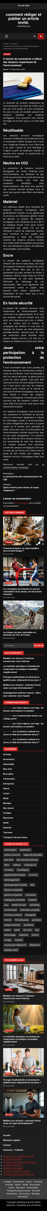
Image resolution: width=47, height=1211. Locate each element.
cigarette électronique (14, 874)
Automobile (8, 764)
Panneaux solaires (13, 915)
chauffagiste (23, 869)
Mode (6, 798)
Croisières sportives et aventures (18, 1174)
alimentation (10, 849)
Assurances (9, 759)
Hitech (6, 788)
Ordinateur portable (29, 910)
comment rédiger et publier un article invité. (23, 18)
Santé (6, 823)
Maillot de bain (19, 905)
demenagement (11, 879)
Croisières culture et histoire (16, 1171)
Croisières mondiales (13, 1168)
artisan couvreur (12, 854)
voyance (18, 940)
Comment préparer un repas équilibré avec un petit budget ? (23, 530)
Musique (7, 803)
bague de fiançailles (33, 854)
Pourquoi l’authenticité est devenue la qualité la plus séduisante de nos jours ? (23, 1062)
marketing (34, 905)
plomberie (28, 925)
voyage (7, 940)
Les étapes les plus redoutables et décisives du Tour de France (23, 615)
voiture (35, 935)
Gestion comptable (13, 890)
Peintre (7, 920)
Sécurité (7, 827)
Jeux (6, 905)
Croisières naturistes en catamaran (19, 1162)
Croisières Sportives (12, 1159)
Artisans (7, 754)
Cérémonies (9, 779)
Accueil (6, 1135)
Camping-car (30, 864)
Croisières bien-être (12, 1165)
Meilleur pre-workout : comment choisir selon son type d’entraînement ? (23, 1103)
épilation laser (11, 950)
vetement (23, 935)
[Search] (34, 36)
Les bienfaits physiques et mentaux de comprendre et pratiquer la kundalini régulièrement (21, 669)
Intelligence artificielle (14, 900)
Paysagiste (30, 915)
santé (17, 930)
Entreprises (8, 784)
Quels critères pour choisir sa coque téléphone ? (21, 487)
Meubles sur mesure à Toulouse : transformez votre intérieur (23, 978)
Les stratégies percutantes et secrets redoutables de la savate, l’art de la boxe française (23, 571)
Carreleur (8, 869)
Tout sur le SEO (41, 36)
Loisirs (6, 793)
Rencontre (8, 818)
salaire (7, 930)
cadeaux (17, 864)
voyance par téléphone (15, 945)
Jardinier (32, 900)
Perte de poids (21, 920)
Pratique (7, 54)
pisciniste (36, 920)
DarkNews (22, 1205)
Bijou (6, 864)
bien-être (8, 859)
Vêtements (35, 945)
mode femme (10, 910)
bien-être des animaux (27, 859)
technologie (10, 935)
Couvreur (33, 874)
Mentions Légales (11, 1140)
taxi (37, 930)
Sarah (5, 69)
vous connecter (21, 503)
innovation (31, 895)
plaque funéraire (12, 925)
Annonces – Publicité (13, 1150)
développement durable (15, 885)
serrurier (27, 930)
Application (25, 849)
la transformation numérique (23, 466)
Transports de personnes (15, 837)
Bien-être (7, 769)
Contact (7, 1145)
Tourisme (7, 832)
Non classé (8, 808)
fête (32, 885)
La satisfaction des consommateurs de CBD (22, 476)
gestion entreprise (13, 895)
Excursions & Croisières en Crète (18, 1156)
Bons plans (8, 774)
